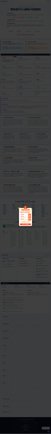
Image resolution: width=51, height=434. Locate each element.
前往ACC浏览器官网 (25, 224)
